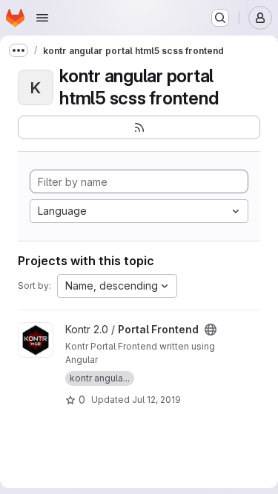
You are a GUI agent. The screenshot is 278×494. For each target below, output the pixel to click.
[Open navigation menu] (42, 18)
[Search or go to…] (220, 18)
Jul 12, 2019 (156, 399)
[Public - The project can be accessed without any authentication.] (210, 330)
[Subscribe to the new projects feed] (139, 127)
